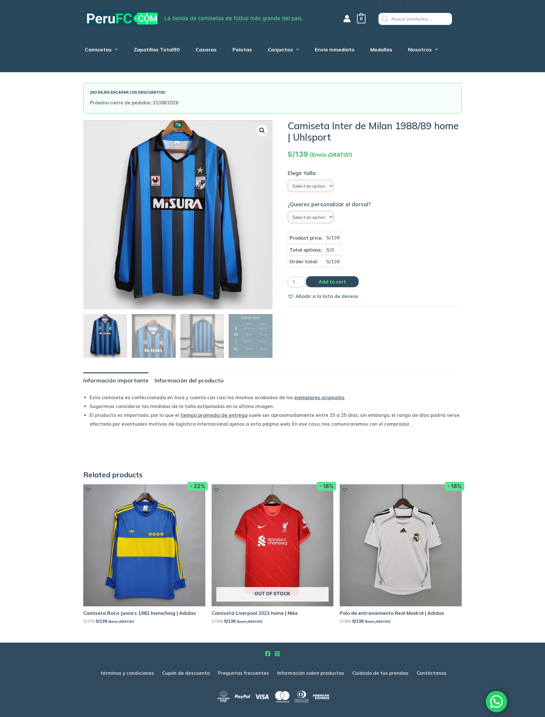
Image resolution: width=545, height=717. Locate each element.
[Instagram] (277, 653)
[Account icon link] (347, 18)
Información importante (116, 380)
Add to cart (332, 282)
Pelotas (242, 50)
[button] (323, 296)
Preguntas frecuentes (243, 673)
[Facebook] (268, 653)
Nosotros (420, 50)
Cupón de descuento (186, 673)
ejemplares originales (319, 397)
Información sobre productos (310, 673)
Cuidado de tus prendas (380, 673)
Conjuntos (280, 50)
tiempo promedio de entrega (214, 415)
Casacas (206, 50)
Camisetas (98, 50)
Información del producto (189, 380)
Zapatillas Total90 (157, 50)
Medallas (381, 50)
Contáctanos (432, 673)
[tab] (116, 380)
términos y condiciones (127, 673)
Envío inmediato (335, 50)
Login (81, 68)
